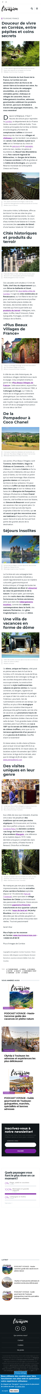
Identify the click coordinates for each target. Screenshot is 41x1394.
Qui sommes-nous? (20, 1335)
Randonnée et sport (30, 971)
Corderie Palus (9, 828)
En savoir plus (20, 1386)
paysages (29, 146)
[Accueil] (5, 8)
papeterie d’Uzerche (21, 905)
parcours (16, 146)
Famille (23, 969)
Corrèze (8, 121)
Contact (20, 1340)
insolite (18, 971)
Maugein (20, 834)
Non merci (14, 1391)
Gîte (18, 973)
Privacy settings (20, 1373)
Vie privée (20, 1350)
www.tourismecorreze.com (24, 935)
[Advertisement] (20, 1232)
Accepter (5, 1391)
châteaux (7, 138)
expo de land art (20, 910)
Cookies (20, 1345)
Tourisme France (11, 19)
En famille (32, 969)
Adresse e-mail (12, 1141)
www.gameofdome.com (12, 759)
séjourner (32, 588)
